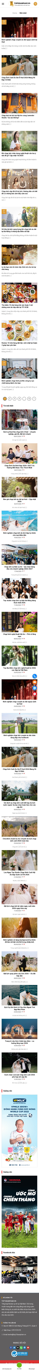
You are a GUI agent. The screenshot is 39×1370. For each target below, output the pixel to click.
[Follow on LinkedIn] (24, 1347)
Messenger (32, 1368)
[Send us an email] (17, 1347)
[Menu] (3, 3)
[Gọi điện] (19, 1365)
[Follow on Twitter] (14, 1347)
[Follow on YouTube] (28, 1347)
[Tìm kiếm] (35, 4)
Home (14, 13)
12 (29, 399)
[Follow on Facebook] (11, 1347)
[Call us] (21, 1347)
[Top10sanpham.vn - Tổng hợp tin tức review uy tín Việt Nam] (19, 4)
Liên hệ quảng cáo (6, 1368)
